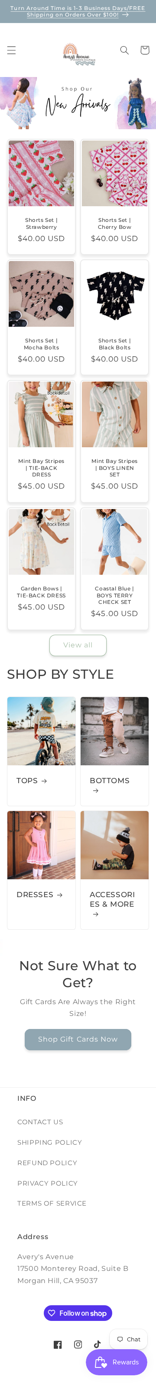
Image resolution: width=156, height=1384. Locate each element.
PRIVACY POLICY (47, 1183)
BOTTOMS (110, 780)
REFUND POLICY (47, 1163)
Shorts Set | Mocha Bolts (41, 344)
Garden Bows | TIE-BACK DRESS (41, 592)
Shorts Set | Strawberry (41, 223)
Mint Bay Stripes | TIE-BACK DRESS (41, 468)
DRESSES (34, 894)
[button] (11, 50)
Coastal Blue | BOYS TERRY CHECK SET (114, 595)
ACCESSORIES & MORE (112, 899)
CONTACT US (40, 1122)
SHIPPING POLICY (49, 1142)
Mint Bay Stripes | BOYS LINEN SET (114, 468)
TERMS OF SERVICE (52, 1203)
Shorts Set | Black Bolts (114, 344)
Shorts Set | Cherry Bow (115, 223)
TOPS (27, 780)
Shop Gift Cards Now (78, 1039)
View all (78, 645)
